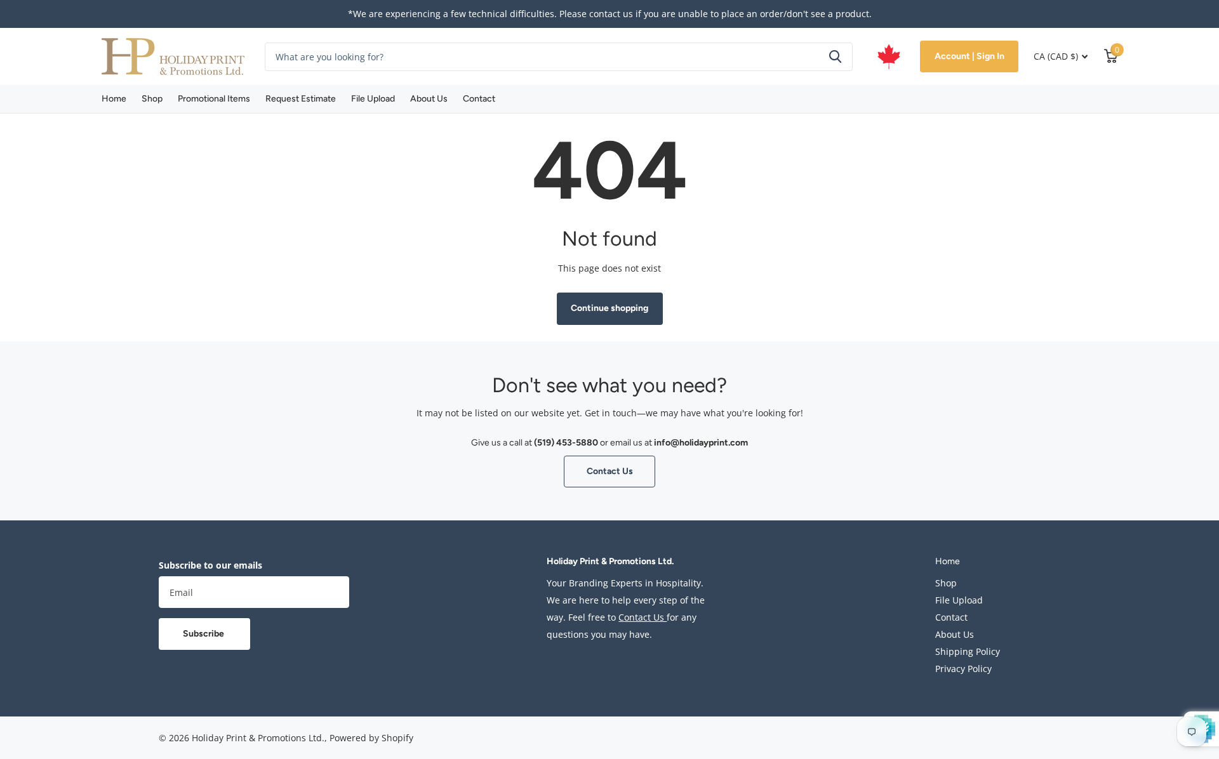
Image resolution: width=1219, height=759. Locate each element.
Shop (152, 98)
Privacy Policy (963, 669)
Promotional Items (214, 98)
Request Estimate (300, 98)
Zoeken (835, 57)
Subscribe (204, 633)
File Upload (373, 98)
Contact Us (610, 471)
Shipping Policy (967, 651)
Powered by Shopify (371, 738)
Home (114, 98)
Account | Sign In (969, 56)
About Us (429, 98)
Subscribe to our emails (210, 565)
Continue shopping (609, 308)
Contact (479, 98)
